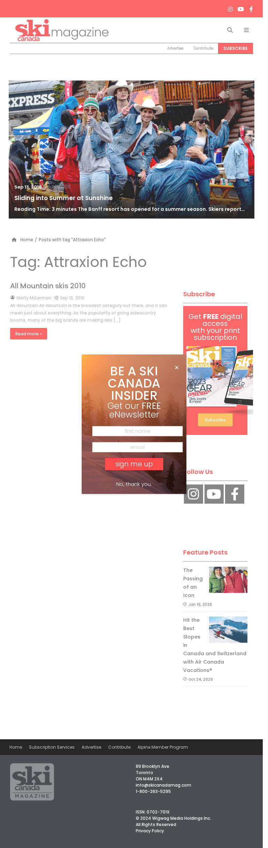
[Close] (176, 367)
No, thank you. (134, 484)
